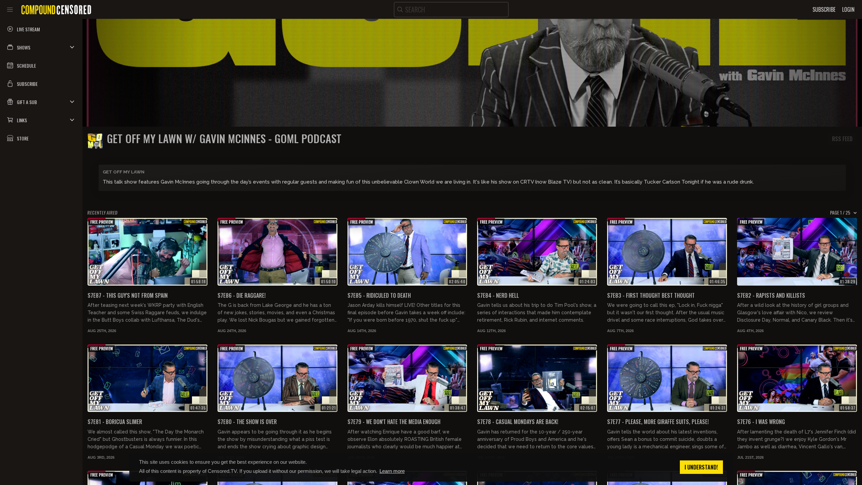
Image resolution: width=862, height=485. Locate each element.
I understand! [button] (701, 467)
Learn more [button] (392, 471)
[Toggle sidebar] (10, 9)
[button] (41, 47)
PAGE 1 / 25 (840, 212)
